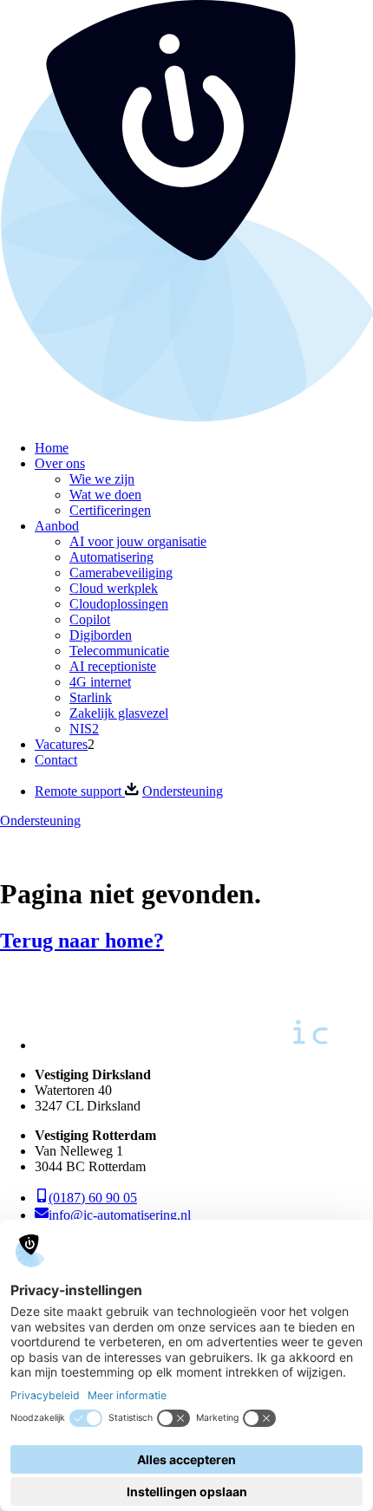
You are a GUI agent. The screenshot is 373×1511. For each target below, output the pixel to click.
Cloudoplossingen (118, 603)
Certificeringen (110, 510)
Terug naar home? (82, 940)
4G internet (100, 681)
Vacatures (61, 744)
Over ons (60, 463)
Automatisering (111, 557)
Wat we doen (105, 494)
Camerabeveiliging (121, 572)
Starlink (90, 697)
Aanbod (57, 525)
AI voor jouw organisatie (137, 541)
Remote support (80, 791)
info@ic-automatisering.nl (120, 1215)
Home (52, 447)
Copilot (89, 619)
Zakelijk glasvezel (118, 713)
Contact (56, 759)
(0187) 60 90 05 (93, 1197)
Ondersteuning (182, 791)
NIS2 (84, 728)
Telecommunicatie (119, 650)
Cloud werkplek (113, 588)
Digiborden (100, 635)
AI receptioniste (112, 666)
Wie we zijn (101, 479)
